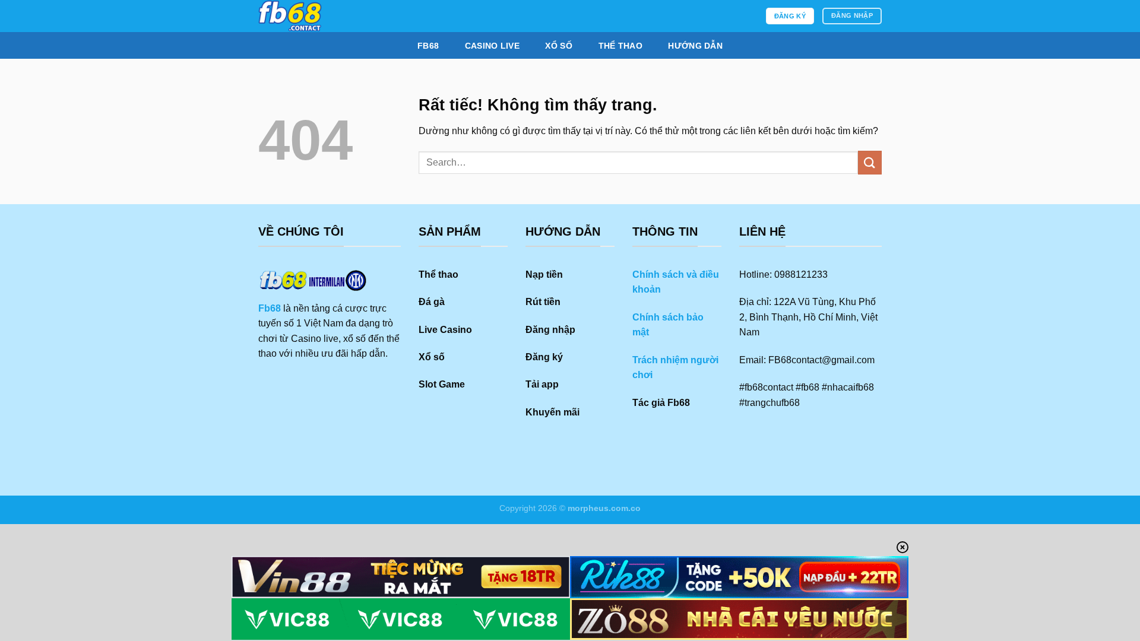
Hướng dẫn (695, 45)
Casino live (492, 45)
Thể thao (620, 45)
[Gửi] (870, 162)
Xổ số (558, 45)
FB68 (428, 45)
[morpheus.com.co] (345, 16)
